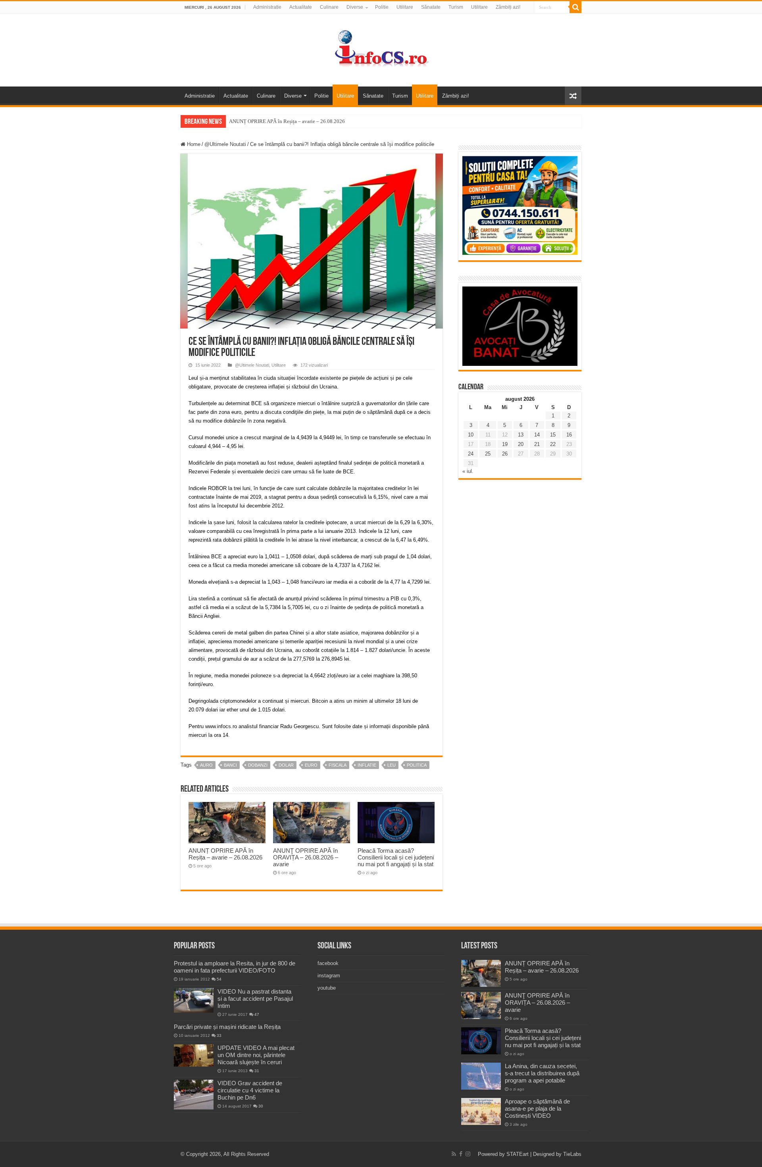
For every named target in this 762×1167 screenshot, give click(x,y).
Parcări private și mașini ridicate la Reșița (227, 1026)
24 (470, 454)
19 (505, 444)
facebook (328, 963)
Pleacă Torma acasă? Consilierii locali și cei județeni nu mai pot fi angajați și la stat (396, 857)
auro (206, 765)
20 (520, 444)
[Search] (575, 7)
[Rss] (454, 1154)
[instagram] (468, 1154)
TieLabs (572, 1154)
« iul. (467, 471)
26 (505, 454)
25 (488, 454)
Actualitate (300, 7)
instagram (329, 976)
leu (391, 765)
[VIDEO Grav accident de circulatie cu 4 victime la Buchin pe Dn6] (194, 1094)
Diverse (354, 7)
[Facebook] (460, 1154)
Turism (455, 7)
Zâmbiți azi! (508, 7)
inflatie (367, 765)
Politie (382, 7)
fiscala (337, 765)
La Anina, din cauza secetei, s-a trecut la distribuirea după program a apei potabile (542, 1073)
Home (192, 144)
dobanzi (257, 765)
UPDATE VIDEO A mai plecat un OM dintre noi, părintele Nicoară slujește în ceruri (255, 1054)
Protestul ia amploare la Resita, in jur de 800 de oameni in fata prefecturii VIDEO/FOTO (234, 967)
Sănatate (431, 7)
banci (230, 765)
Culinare (329, 7)
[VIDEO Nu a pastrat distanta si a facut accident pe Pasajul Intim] (194, 1000)
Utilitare (404, 7)
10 (470, 435)
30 (260, 1106)
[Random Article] (573, 96)
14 (537, 435)
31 (256, 1071)
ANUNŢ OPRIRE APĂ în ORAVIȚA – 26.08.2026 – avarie (305, 857)
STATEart (517, 1154)
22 (553, 444)
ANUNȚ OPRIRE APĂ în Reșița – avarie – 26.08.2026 (287, 121)
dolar (286, 765)
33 (219, 1035)
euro (311, 765)
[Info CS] (381, 48)
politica (417, 765)
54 (219, 979)
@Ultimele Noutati (225, 144)
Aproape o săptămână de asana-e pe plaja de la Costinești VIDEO (537, 1108)
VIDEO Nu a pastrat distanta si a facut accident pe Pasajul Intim (255, 998)
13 (520, 435)
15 (553, 435)
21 (537, 444)
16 (569, 435)
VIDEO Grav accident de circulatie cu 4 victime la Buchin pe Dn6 (249, 1090)
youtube (327, 988)
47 (256, 1014)
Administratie (267, 7)
